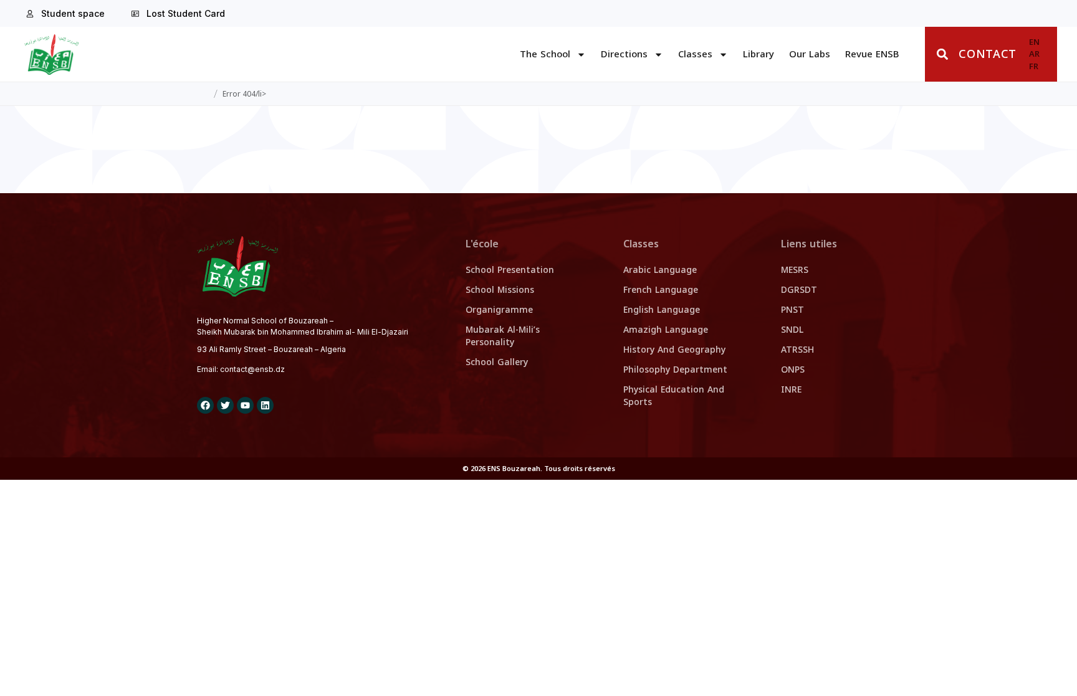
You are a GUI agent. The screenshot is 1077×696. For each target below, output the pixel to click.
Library (758, 54)
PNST (792, 310)
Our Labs (809, 54)
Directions (624, 54)
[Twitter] (225, 405)
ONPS (793, 369)
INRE (791, 389)
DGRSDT (799, 290)
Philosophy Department (675, 369)
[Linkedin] (265, 405)
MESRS (794, 270)
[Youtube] (245, 405)
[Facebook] (205, 405)
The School (545, 54)
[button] (942, 54)
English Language (661, 310)
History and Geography (674, 349)
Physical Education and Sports (673, 396)
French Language (660, 290)
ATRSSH (797, 349)
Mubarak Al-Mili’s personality (503, 336)
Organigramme (499, 310)
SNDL (792, 330)
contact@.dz (252, 369)
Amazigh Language (665, 330)
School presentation (510, 270)
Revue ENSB (872, 54)
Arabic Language (660, 270)
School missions (500, 290)
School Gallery (497, 362)
